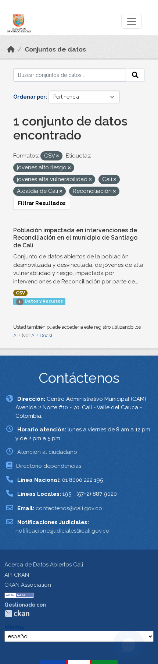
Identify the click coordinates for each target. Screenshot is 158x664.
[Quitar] (57, 156)
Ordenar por (29, 97)
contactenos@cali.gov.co (69, 508)
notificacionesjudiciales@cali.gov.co (62, 530)
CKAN (16, 613)
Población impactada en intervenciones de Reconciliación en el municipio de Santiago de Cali (75, 238)
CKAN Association (27, 585)
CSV (20, 293)
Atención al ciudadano (47, 452)
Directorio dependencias (48, 466)
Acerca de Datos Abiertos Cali (43, 564)
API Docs (41, 335)
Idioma (13, 627)
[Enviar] (135, 75)
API (17, 335)
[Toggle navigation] (131, 21)
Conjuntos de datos (55, 49)
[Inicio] (11, 49)
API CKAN (16, 575)
